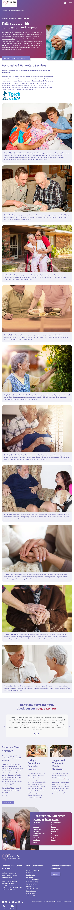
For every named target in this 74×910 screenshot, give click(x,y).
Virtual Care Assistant (32, 879)
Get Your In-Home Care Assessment (16, 58)
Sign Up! (55, 874)
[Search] (65, 3)
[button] (4, 726)
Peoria (53, 825)
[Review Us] (23, 902)
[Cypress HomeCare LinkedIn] (13, 902)
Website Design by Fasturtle (64, 901)
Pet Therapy (29, 877)
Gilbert (35, 836)
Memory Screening (32, 882)
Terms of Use (11, 889)
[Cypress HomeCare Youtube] (6, 902)
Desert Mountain (39, 833)
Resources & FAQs (31, 884)
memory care (63, 778)
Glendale (36, 838)
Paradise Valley (56, 823)
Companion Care (31, 891)
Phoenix (53, 827)
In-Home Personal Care (33, 870)
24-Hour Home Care (32, 888)
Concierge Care (30, 875)
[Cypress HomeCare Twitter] (10, 902)
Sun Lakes (54, 836)
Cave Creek (37, 829)
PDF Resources (7, 802)
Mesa (35, 842)
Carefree (36, 827)
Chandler (36, 831)
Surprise (54, 838)
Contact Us (5, 887)
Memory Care (30, 893)
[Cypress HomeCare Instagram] (16, 902)
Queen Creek (55, 829)
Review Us (13, 887)
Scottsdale (54, 831)
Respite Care (30, 872)
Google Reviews (46, 708)
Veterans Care (30, 895)
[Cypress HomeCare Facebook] (3, 902)
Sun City (53, 833)
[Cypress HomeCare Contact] (19, 902)
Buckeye (36, 825)
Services (4, 11)
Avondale (36, 823)
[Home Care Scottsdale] (9, 3)
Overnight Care (30, 886)
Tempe (53, 840)
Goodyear (36, 840)
